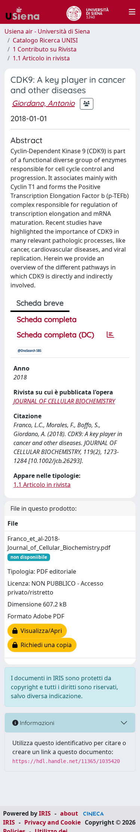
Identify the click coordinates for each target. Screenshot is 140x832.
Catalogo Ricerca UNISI (45, 40)
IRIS (45, 813)
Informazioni (36, 723)
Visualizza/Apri (40, 631)
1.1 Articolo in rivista (41, 58)
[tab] (110, 335)
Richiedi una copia (45, 645)
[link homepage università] (87, 11)
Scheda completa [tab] (47, 319)
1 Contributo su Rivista (45, 49)
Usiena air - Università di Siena (47, 31)
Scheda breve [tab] (39, 303)
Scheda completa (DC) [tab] (55, 334)
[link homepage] (25, 11)
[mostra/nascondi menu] (132, 12)
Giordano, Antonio (43, 103)
